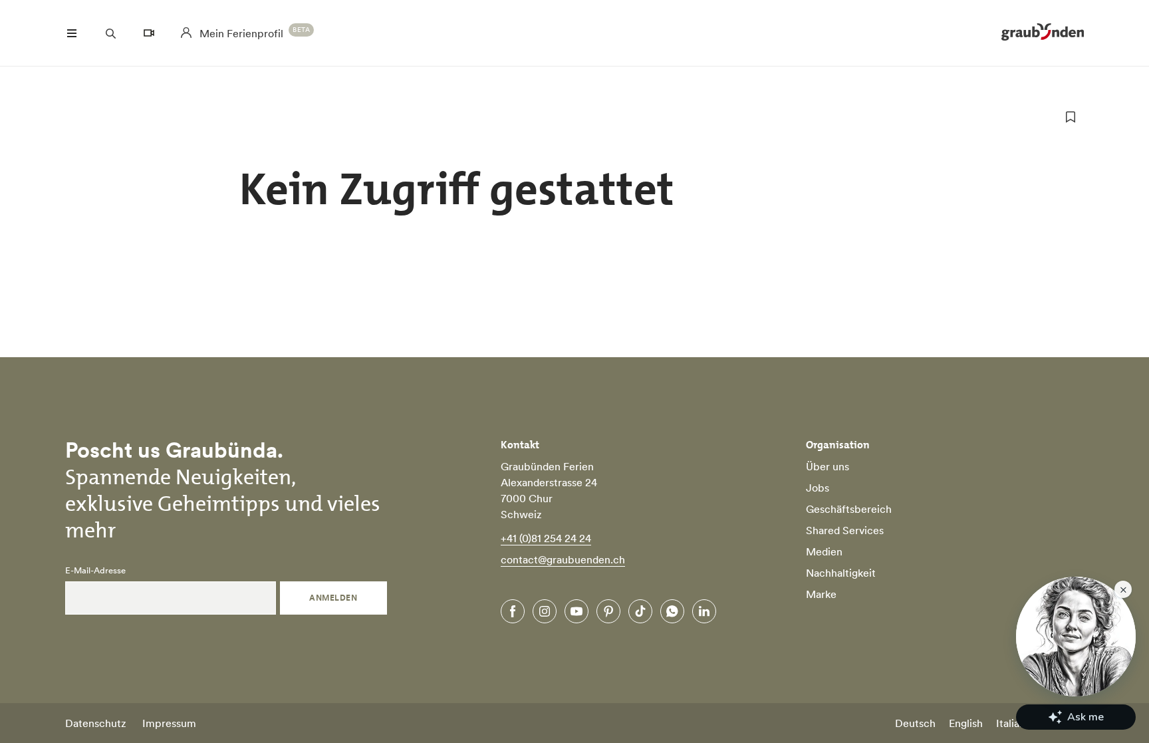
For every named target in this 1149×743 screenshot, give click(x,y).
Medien (824, 551)
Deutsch (915, 723)
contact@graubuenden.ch (563, 559)
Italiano (1013, 723)
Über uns (827, 466)
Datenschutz (95, 723)
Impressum (169, 723)
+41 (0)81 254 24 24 (546, 538)
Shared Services (845, 530)
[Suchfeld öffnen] (110, 33)
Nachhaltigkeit (841, 572)
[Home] (1042, 33)
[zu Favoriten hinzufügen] (1070, 117)
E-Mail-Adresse (95, 570)
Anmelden (333, 598)
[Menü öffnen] (71, 33)
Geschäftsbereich (849, 509)
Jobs (817, 487)
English (966, 723)
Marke (821, 594)
